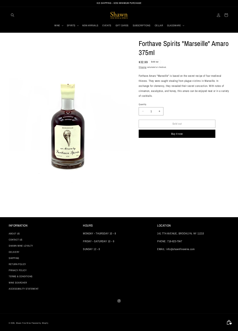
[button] (12, 15)
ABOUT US (14, 233)
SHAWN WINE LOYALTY (21, 245)
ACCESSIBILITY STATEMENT (24, 288)
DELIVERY (14, 252)
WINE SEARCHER (18, 282)
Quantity (142, 104)
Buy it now (177, 134)
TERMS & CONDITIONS (21, 276)
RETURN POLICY (17, 264)
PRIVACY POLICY (18, 270)
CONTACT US (15, 239)
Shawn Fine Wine (23, 323)
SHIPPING (14, 258)
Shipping (142, 67)
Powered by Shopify (40, 323)
